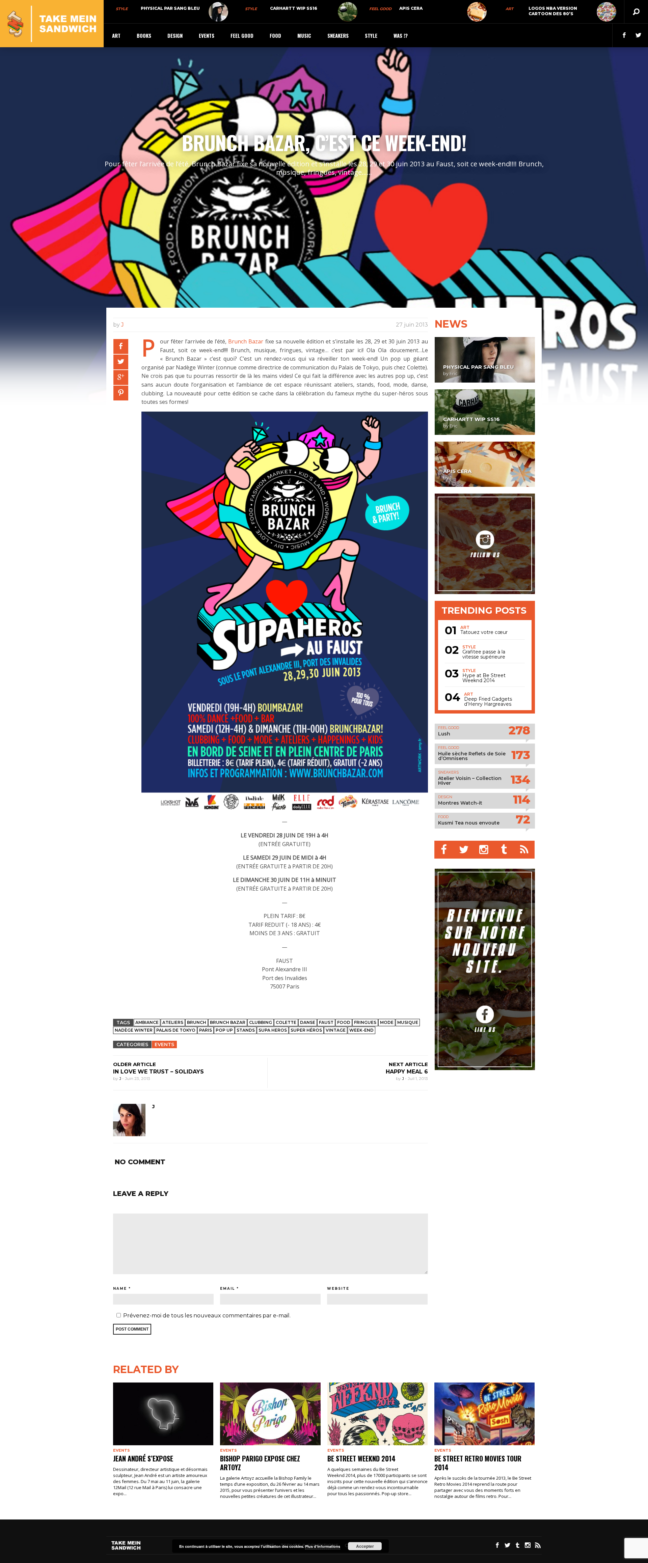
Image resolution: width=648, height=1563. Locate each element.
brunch (196, 1022)
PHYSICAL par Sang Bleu (170, 8)
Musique (407, 1022)
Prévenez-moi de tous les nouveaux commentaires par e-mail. (207, 1315)
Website (338, 1288)
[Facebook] (444, 850)
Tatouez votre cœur (484, 632)
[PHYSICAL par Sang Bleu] (218, 12)
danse (307, 1022)
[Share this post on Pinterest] (120, 393)
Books (144, 35)
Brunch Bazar (245, 341)
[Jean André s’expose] (163, 1414)
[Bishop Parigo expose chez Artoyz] (270, 1414)
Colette (286, 1022)
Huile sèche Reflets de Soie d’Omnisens (472, 756)
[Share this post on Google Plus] (120, 377)
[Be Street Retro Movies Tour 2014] (484, 1414)
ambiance (147, 1022)
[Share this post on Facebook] (120, 346)
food (343, 1022)
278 (519, 730)
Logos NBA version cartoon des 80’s (553, 11)
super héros (306, 1030)
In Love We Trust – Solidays (158, 1071)
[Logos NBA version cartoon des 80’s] (606, 12)
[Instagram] (485, 850)
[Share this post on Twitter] (120, 362)
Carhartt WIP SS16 (293, 8)
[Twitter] (464, 850)
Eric (454, 373)
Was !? (401, 35)
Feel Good (380, 8)
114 (521, 799)
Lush (444, 733)
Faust (326, 1022)
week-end (361, 1030)
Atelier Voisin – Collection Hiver (470, 780)
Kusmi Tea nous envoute (469, 822)
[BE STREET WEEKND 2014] (377, 1414)
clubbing (260, 1022)
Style (122, 8)
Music (304, 35)
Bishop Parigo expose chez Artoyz (260, 1462)
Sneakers (338, 35)
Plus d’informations (322, 1546)
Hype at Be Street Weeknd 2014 (484, 678)
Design (175, 35)
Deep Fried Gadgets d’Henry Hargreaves (488, 702)
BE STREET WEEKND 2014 (361, 1458)
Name (120, 1288)
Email (227, 1288)
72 (523, 819)
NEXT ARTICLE (408, 1064)
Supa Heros (273, 1030)
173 (520, 755)
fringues (365, 1022)
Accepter (365, 1546)
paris (205, 1030)
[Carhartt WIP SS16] (347, 12)
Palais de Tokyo (175, 1030)
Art (509, 8)
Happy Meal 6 (407, 1071)
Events (206, 35)
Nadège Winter (134, 1030)
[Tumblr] (504, 850)
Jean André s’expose (143, 1458)
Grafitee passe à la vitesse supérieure (483, 654)
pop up (224, 1030)
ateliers (172, 1022)
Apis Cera (411, 8)
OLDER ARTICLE (134, 1064)
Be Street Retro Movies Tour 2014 (477, 1462)
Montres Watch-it (460, 803)
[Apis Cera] (477, 12)
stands (246, 1030)
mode (387, 1022)
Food (275, 35)
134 (520, 779)
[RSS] (525, 850)
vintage (336, 1030)
